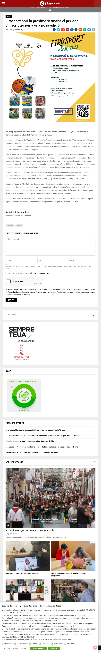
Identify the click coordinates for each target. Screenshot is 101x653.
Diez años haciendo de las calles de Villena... (23, 573)
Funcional (45, 644)
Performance (22, 644)
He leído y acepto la (29, 273)
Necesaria (8, 644)
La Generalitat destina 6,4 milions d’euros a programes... (68, 574)
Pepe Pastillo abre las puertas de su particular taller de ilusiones (32, 452)
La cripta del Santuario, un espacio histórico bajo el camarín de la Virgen (35, 430)
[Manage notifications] (95, 648)
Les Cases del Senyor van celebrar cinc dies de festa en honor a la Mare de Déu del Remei (42, 447)
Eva (10, 30)
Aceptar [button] (54, 649)
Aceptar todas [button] (38, 649)
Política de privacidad (39, 273)
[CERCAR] (92, 314)
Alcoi (9, 17)
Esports (10, 225)
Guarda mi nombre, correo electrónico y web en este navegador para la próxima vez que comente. (48, 268)
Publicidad (58, 644)
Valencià (19, 225)
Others (34, 644)
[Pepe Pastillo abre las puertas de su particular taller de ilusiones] (73, 594)
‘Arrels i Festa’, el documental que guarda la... (31, 530)
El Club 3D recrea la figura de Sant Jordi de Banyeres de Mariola (32, 441)
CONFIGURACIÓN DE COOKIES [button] (14, 648)
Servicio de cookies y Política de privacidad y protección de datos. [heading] (31, 606)
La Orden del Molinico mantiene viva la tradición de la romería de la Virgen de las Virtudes (42, 436)
